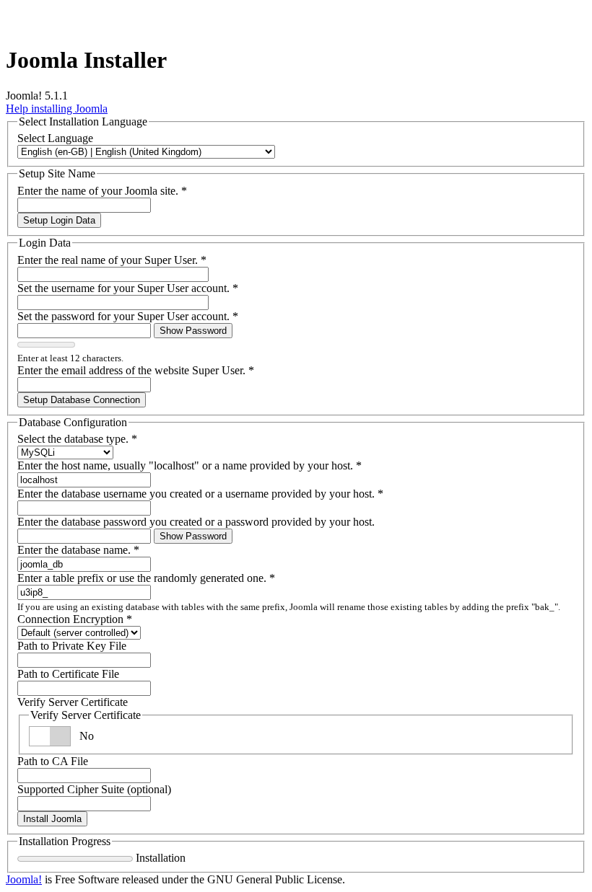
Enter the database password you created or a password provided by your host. (196, 522)
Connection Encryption (74, 619)
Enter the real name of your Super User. (111, 260)
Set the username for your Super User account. (127, 288)
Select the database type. (77, 439)
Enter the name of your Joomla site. (102, 191)
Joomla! (24, 879)
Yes (87, 736)
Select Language (55, 138)
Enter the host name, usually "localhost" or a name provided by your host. (189, 465)
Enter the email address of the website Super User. (135, 370)
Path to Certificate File (68, 674)
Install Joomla (52, 818)
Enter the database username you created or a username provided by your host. (200, 493)
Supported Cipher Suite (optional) (94, 789)
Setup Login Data (59, 220)
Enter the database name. (78, 550)
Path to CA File (52, 761)
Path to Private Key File (71, 646)
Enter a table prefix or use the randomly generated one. (146, 578)
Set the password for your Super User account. (127, 316)
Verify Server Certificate (72, 702)
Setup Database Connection (81, 399)
